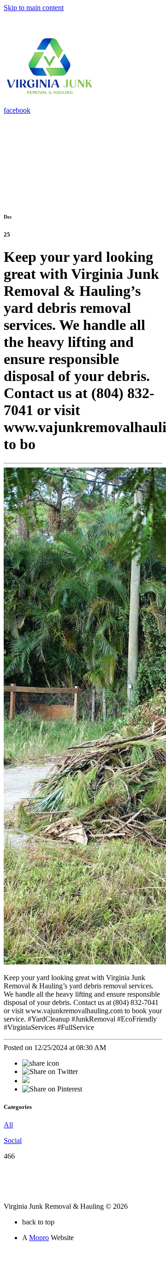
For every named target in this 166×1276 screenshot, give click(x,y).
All (8, 1125)
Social (13, 1140)
